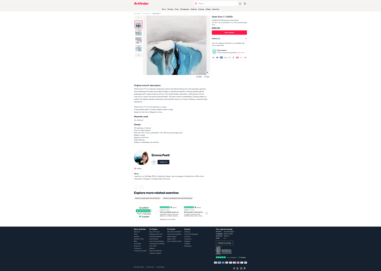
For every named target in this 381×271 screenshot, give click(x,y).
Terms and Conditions (174, 234)
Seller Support (172, 236)
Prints (177, 9)
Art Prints (187, 236)
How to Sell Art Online (174, 241)
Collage (207, 9)
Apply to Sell (171, 239)
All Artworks (146, 13)
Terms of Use (150, 267)
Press (136, 234)
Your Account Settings (156, 241)
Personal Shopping (155, 236)
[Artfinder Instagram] (241, 268)
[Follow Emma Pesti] (154, 162)
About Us (137, 232)
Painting (170, 9)
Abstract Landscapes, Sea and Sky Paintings (177, 198)
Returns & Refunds (155, 251)
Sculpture (193, 9)
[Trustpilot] (231, 257)
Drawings (187, 241)
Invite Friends (153, 239)
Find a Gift (152, 246)
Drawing (201, 9)
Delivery (151, 248)
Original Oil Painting (219, 20)
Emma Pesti (137, 13)
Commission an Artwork (157, 243)
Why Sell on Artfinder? (174, 232)
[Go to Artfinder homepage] (141, 3)
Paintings (187, 232)
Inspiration (215, 9)
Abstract (142, 140)
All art (164, 9)
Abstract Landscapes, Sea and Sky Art (147, 198)
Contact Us (137, 248)
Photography (184, 9)
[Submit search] (195, 3)
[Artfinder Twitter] (237, 268)
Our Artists (137, 243)
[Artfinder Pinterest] (245, 268)
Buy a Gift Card (154, 232)
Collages (187, 243)
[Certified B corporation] (224, 250)
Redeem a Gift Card (155, 234)
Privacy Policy (160, 267)
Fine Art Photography (191, 234)
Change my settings (224, 243)
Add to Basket (229, 32)
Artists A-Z (137, 246)
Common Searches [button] (140, 251)
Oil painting (138, 128)
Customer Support (155, 253)
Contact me (163, 162)
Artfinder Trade (139, 239)
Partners (136, 236)
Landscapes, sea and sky (150, 142)
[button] (138, 17)
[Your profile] (240, 3)
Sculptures (187, 239)
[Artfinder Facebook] (234, 268)
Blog (135, 241)
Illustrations (188, 246)
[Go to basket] (244, 3)
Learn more (240, 52)
